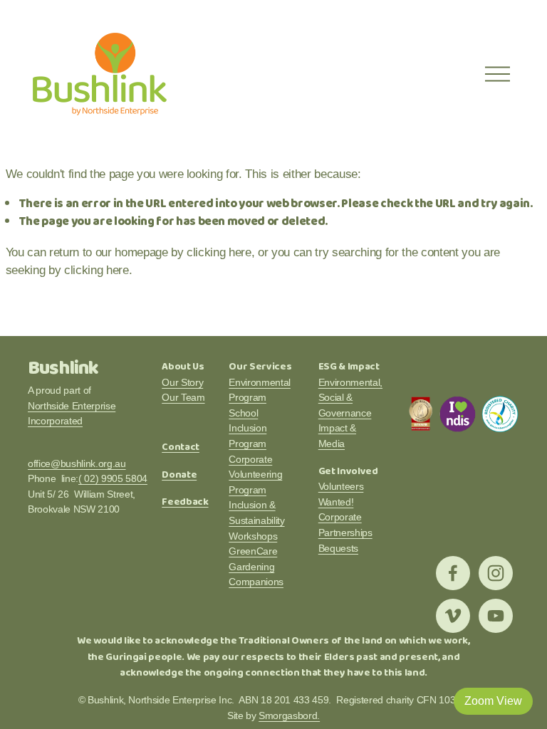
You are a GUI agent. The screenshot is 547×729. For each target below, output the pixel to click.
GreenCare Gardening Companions (256, 566)
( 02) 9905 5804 (112, 478)
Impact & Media (337, 435)
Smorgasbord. (289, 715)
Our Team (183, 397)
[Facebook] (453, 573)
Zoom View (493, 701)
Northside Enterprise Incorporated (71, 413)
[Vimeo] (453, 616)
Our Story (182, 382)
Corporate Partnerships (345, 524)
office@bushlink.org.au (77, 463)
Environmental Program (260, 390)
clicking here (219, 252)
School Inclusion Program (247, 428)
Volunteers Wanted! (341, 494)
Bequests (338, 548)
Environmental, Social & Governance (350, 398)
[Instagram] (496, 573)
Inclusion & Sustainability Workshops (256, 520)
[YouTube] (496, 616)
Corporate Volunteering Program (255, 474)
